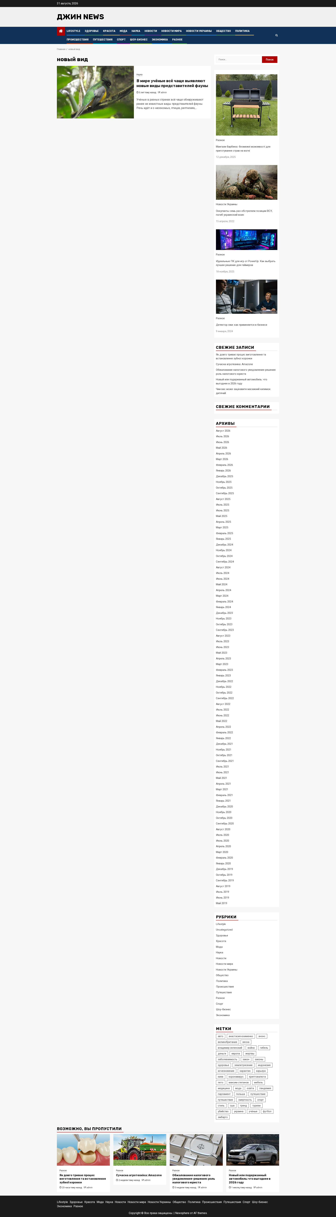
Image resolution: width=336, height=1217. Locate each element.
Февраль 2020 (224, 857)
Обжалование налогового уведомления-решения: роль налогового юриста (193, 1179)
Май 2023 (221, 652)
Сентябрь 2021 (225, 761)
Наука (136, 31)
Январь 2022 (223, 738)
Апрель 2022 (223, 726)
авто (220, 1036)
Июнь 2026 (222, 442)
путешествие (257, 1094)
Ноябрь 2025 (223, 482)
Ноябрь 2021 (223, 749)
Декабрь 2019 (224, 869)
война (251, 1047)
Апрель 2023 (223, 658)
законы (259, 1059)
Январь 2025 (223, 538)
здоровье (223, 1065)
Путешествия (103, 39)
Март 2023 (222, 664)
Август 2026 (223, 430)
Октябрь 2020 (224, 818)
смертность (245, 1099)
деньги (222, 1053)
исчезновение (226, 1070)
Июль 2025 (222, 504)
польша (240, 1094)
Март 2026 (222, 459)
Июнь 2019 (222, 897)
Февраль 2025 (224, 533)
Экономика (160, 39)
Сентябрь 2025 (225, 493)
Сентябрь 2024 (225, 561)
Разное (177, 39)
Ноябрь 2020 (223, 812)
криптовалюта (257, 1076)
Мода (123, 31)
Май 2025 (221, 516)
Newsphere (182, 1213)
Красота (109, 31)
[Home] (61, 31)
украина (238, 1111)
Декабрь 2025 (224, 476)
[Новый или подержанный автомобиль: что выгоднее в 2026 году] (252, 1150)
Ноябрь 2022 (223, 686)
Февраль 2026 (224, 465)
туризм (256, 1105)
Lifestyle (73, 31)
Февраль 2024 (224, 601)
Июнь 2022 (222, 715)
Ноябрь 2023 (223, 618)
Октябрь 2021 (224, 755)
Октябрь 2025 (224, 487)
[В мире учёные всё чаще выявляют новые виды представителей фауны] (95, 92)
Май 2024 (221, 584)
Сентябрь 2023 (225, 630)
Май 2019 (221, 903)
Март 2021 (222, 789)
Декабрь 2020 (224, 806)
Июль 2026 (222, 436)
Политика (242, 31)
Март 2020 (222, 852)
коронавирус (236, 1076)
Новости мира (171, 31)
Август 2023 (223, 635)
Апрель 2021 (223, 783)
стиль (221, 1105)
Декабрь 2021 (224, 743)
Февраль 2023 (224, 669)
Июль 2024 (222, 573)
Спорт (121, 39)
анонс (261, 1036)
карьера (261, 1070)
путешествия (225, 1099)
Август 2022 (223, 704)
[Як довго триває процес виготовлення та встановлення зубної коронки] (83, 1150)
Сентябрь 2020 (225, 823)
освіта (250, 1088)
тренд (243, 1105)
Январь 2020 (223, 863)
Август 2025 (223, 499)
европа (236, 1053)
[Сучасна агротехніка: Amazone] (139, 1150)
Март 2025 (222, 527)
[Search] (276, 35)
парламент (224, 1094)
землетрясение (243, 1065)
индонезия (264, 1065)
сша (232, 1105)
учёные (253, 1111)
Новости (151, 31)
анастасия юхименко (241, 1036)
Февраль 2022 (224, 732)
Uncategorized (224, 929)
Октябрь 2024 (224, 556)
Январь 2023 (223, 675)
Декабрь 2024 (224, 544)
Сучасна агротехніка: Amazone (234, 364)
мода (238, 1088)
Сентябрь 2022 (225, 698)
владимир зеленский (230, 1047)
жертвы (249, 1053)
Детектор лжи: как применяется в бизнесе (241, 324)
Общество (223, 31)
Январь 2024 (223, 607)
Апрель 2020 (223, 846)
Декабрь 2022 (224, 681)
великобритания (227, 1042)
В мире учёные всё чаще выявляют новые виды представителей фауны (172, 83)
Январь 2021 (223, 800)
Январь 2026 (223, 470)
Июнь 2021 (222, 772)
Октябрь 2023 (224, 624)
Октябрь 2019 (224, 874)
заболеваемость (227, 1059)
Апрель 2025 (223, 521)
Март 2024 (222, 595)
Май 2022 (221, 721)
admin (164, 92)
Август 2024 (223, 567)
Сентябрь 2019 (225, 880)
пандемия (265, 1088)
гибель (264, 1047)
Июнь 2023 (222, 647)
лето (220, 1082)
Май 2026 (221, 447)
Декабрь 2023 (224, 613)
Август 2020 (223, 829)
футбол (267, 1111)
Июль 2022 (222, 709)
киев (220, 1076)
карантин (245, 1070)
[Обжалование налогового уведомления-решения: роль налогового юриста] (196, 1150)
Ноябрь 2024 (223, 550)
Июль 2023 (222, 641)
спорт (260, 1099)
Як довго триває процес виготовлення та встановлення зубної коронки (82, 1179)
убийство (223, 1111)
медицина (224, 1088)
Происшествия (78, 39)
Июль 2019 (222, 891)
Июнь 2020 (222, 840)
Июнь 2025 (222, 510)
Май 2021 (221, 778)
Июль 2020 (222, 835)
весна (246, 1042)
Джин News (80, 16)
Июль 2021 (222, 766)
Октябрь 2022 (224, 692)
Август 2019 (223, 886)
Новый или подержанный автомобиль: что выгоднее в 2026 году (250, 1179)
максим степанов (239, 1082)
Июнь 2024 (222, 578)
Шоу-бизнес (139, 39)
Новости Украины (199, 31)
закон (246, 1059)
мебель (258, 1082)
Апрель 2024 (223, 590)
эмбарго (223, 1117)
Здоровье (92, 31)
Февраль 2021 (224, 795)
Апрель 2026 (223, 453)
